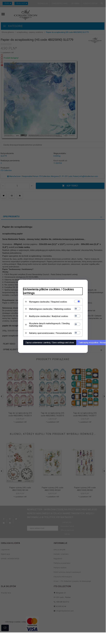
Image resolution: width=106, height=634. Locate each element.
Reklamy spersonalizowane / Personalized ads (50, 333)
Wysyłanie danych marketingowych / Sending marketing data (49, 324)
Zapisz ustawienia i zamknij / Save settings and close (49, 342)
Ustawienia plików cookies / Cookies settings (48, 291)
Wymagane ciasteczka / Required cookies (48, 301)
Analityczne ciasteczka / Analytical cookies (48, 316)
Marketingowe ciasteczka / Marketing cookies (50, 309)
